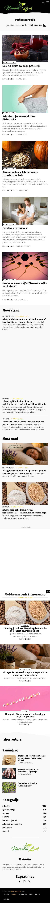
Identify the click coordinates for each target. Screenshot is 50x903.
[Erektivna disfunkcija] (25, 211)
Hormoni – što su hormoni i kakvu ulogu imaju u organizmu (25, 715)
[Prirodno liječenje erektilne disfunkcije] (25, 99)
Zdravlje (6, 419)
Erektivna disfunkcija (15, 228)
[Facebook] (19, 881)
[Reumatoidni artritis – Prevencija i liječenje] (9, 773)
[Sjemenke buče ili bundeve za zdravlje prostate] (25, 155)
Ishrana (5, 398)
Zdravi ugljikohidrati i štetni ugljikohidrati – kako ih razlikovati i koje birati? (24, 404)
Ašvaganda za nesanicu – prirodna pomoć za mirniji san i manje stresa (25, 673)
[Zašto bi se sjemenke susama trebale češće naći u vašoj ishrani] (9, 760)
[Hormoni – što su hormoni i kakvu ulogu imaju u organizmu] (25, 698)
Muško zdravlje (9, 62)
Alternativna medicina (15, 25)
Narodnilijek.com (16, 891)
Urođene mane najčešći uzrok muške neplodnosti (24, 285)
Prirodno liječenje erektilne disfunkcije (18, 118)
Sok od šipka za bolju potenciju (21, 66)
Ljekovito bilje (8, 316)
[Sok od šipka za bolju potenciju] (25, 48)
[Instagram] (24, 881)
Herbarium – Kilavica (27, 783)
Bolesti (29, 25)
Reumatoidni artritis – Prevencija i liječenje (28, 770)
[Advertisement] (25, 362)
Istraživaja (38, 25)
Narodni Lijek (8, 79)
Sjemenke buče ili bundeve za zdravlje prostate (20, 174)
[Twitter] (29, 881)
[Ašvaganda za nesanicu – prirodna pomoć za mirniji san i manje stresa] (25, 454)
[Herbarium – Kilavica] (9, 787)
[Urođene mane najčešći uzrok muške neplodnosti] (25, 266)
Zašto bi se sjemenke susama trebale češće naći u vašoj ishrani (31, 758)
